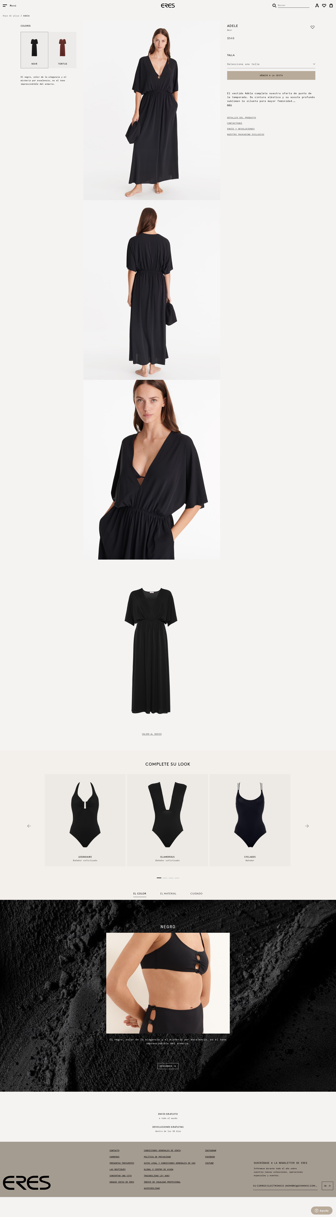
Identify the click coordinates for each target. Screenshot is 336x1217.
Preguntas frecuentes (122, 1163)
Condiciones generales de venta (162, 1150)
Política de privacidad (157, 1157)
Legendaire (85, 857)
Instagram (210, 1150)
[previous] (29, 826)
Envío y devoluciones (241, 129)
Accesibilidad (152, 1188)
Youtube (209, 1163)
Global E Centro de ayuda (158, 1169)
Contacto (114, 1150)
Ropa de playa (11, 15)
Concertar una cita (121, 1175)
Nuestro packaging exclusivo (245, 134)
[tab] (139, 894)
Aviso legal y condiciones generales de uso (169, 1163)
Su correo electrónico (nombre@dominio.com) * (285, 1186)
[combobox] (271, 64)
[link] (317, 6)
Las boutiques (117, 1169)
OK (325, 1185)
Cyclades (250, 857)
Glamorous (167, 857)
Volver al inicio (152, 734)
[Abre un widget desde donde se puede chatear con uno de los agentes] (321, 1210)
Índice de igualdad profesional (162, 1182)
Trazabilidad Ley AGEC (157, 1175)
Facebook (210, 1157)
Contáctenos (234, 123)
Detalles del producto (241, 118)
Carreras (114, 1157)
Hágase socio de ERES (122, 1182)
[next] (307, 826)
